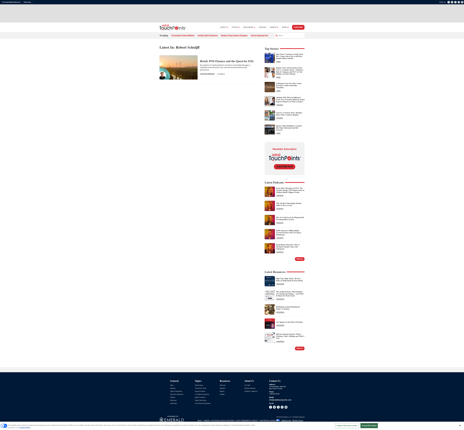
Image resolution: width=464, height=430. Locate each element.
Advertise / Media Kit (250, 391)
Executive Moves (200, 391)
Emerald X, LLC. (287, 417)
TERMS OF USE (286, 420)
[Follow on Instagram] (459, 2)
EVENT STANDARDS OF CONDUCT (247, 420)
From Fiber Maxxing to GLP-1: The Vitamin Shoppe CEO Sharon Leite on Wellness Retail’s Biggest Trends (290, 190)
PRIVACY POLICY (297, 420)
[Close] (460, 425)
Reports (222, 391)
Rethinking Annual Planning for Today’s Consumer (288, 308)
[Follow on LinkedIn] (452, 2)
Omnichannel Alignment (202, 403)
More (284, 27)
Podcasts (280, 195)
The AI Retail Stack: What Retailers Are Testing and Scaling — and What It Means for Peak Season (290, 293)
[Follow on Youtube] (462, 2)
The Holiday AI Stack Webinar (183, 35)
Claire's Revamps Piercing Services (265, 35)
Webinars (223, 385)
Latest (223, 27)
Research (222, 388)
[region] (232, 426)
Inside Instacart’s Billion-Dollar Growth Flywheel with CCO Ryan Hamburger (288, 232)
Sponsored (173, 403)
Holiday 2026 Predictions (208, 35)
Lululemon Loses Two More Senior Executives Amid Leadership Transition (288, 85)
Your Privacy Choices (267, 420)
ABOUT (200, 420)
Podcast (263, 27)
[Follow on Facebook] (448, 2)
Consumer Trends (200, 388)
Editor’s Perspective (176, 391)
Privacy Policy (24, 427)
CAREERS (207, 420)
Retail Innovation (200, 397)
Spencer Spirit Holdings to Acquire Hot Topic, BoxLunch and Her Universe (289, 127)
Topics (235, 27)
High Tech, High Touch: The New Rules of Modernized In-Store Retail (289, 279)
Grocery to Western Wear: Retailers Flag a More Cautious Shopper (289, 113)
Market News (199, 385)
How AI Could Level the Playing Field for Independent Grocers (290, 218)
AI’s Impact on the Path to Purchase (289, 322)
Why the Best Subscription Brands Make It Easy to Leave (288, 204)
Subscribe (298, 27)
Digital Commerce (200, 400)
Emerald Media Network (11, 2)
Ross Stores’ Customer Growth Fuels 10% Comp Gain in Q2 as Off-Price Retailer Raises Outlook (289, 56)
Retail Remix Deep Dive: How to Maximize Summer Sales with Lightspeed (288, 246)
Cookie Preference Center (347, 425)
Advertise (27, 2)
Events (273, 27)
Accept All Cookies (369, 425)
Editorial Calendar (249, 388)
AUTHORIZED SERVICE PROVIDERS (223, 420)
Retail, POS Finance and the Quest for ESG (227, 61)
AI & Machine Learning (202, 394)
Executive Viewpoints (207, 74)
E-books (222, 394)
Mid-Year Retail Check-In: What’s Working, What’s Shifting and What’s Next (290, 336)
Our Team (247, 385)
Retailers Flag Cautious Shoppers (234, 35)
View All (299, 259)
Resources (248, 27)
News (278, 62)
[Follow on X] (455, 2)
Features (280, 105)
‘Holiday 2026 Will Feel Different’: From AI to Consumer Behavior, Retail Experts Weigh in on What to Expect (290, 99)
